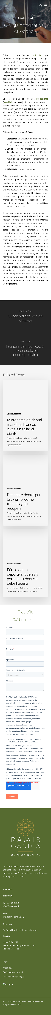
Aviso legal (8, 968)
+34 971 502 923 (11, 903)
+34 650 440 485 (11, 906)
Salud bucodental (25, 18)
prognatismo (42, 99)
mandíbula (8, 102)
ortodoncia (36, 55)
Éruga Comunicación (12, 1005)
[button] (45, 5)
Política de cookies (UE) (14, 977)
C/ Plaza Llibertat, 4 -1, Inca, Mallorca (20, 930)
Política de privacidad (13, 972)
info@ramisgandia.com (13, 917)
